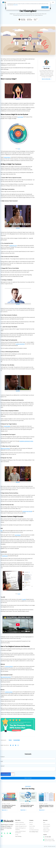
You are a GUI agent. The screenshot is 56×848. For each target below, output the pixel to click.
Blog (44, 822)
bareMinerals (4, 555)
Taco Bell (24, 599)
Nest (2, 530)
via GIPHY (18, 98)
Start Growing (18, 836)
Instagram (19, 593)
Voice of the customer (5, 448)
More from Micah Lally (46, 79)
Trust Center (45, 831)
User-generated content (6, 677)
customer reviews (8, 691)
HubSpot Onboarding (19, 822)
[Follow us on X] (5, 833)
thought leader (7, 426)
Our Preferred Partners (34, 829)
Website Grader (46, 829)
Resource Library (46, 824)
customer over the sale (27, 511)
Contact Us (31, 828)
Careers (31, 824)
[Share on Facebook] (16, 745)
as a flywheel (20, 116)
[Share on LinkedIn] (11, 745)
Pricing (16, 834)
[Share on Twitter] (13, 745)
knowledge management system (26, 441)
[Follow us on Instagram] (7, 833)
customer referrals (8, 666)
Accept (45, 7)
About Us (31, 822)
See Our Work (32, 826)
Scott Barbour (18, 535)
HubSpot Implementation (20, 824)
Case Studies (46, 828)
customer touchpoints (20, 343)
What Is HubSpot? (46, 826)
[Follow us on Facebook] (2, 833)
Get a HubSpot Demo (33, 831)
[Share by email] (18, 745)
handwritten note (13, 245)
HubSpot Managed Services (21, 826)
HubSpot (19, 148)
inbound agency (7, 157)
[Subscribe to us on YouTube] (10, 833)
